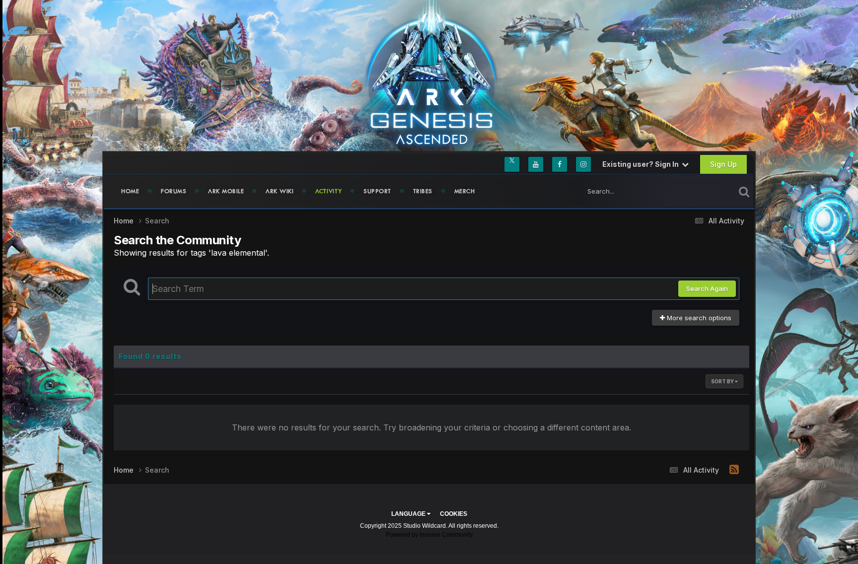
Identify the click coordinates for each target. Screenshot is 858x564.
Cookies (453, 513)
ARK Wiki (279, 191)
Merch (464, 191)
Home (130, 191)
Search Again (707, 288)
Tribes (422, 191)
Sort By (723, 381)
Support (377, 191)
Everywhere (704, 191)
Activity (328, 191)
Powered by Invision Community (429, 534)
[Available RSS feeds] (734, 470)
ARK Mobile (226, 191)
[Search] (744, 191)
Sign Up (723, 164)
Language (409, 513)
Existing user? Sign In (642, 164)
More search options (698, 318)
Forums (173, 191)
